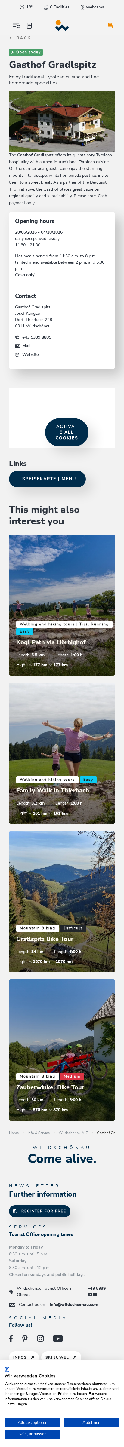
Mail (26, 346)
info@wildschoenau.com (58, 1305)
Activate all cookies (67, 432)
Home (14, 1133)
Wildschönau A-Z (73, 1133)
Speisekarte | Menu (49, 479)
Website (30, 355)
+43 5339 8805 (36, 337)
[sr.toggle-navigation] (16, 25)
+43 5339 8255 (61, 1291)
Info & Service (39, 1133)
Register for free (43, 1211)
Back (22, 38)
